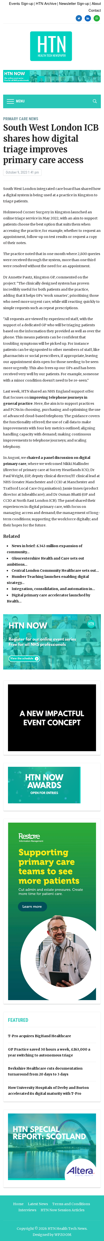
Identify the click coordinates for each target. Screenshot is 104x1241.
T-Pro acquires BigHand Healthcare (39, 1036)
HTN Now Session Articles (62, 1210)
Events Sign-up (21, 3)
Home (18, 1204)
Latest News (38, 1204)
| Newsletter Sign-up (73, 3)
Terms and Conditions (71, 1204)
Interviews (27, 1210)
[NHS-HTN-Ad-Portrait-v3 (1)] (52, 911)
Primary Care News (20, 119)
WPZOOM (62, 1234)
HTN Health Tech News (67, 1228)
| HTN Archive (45, 3)
